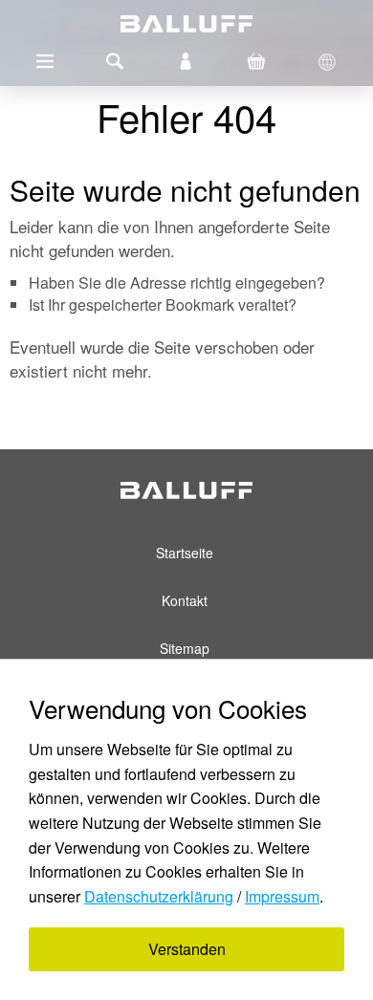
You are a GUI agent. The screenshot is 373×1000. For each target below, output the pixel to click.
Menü (45, 61)
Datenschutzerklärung (158, 896)
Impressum (282, 896)
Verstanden (187, 949)
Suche (114, 61)
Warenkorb (256, 61)
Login (185, 61)
